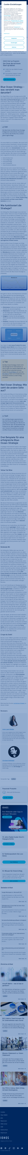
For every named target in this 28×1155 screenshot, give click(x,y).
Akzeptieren (17, 27)
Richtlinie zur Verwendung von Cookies (13, 20)
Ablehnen (14, 47)
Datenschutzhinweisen (17, 21)
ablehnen (19, 23)
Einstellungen (7, 15)
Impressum (6, 33)
